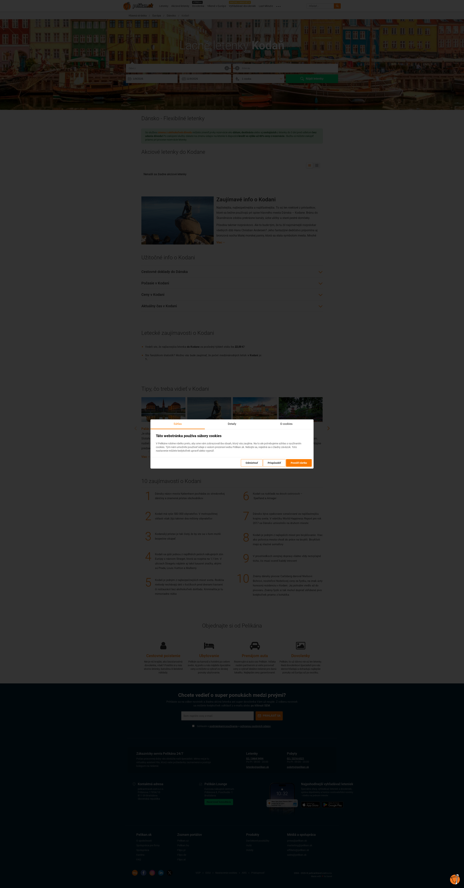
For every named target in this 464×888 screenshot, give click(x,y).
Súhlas (178, 424)
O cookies (286, 424)
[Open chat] (455, 878)
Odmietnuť (252, 463)
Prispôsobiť (274, 463)
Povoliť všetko (299, 463)
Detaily (232, 424)
